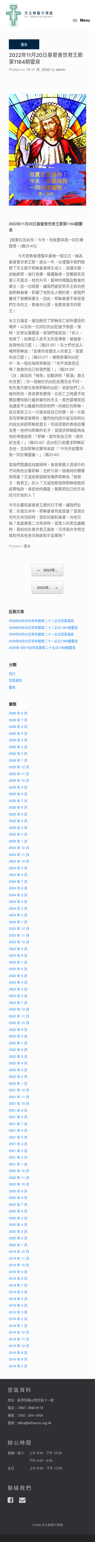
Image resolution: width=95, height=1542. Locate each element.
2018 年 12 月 (19, 1332)
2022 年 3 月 (18, 1069)
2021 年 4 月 (18, 1143)
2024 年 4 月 (18, 901)
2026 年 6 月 (18, 726)
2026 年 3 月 (18, 746)
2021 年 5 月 (18, 1137)
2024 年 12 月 (19, 847)
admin (61, 69)
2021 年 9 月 (18, 1110)
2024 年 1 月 (18, 921)
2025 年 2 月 (18, 834)
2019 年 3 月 (18, 1312)
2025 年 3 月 (18, 827)
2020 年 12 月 (19, 1170)
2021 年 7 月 (18, 1123)
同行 (12, 673)
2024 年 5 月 (18, 894)
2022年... (47, 569)
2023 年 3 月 (18, 989)
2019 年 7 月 (18, 1285)
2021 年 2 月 (18, 1157)
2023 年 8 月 (18, 955)
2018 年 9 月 (18, 1352)
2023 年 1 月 (18, 1002)
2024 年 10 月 (19, 861)
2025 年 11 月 (19, 773)
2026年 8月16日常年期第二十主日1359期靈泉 (42, 647)
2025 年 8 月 (18, 793)
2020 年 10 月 (19, 1184)
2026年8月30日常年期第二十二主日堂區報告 (41, 620)
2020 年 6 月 (18, 1211)
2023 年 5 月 (18, 975)
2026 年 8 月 (18, 713)
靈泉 (27, 545)
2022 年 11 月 (19, 1016)
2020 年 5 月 (18, 1217)
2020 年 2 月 (18, 1237)
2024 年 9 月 (18, 867)
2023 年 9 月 (18, 948)
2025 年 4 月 (18, 820)
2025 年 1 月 (18, 841)
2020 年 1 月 (18, 1244)
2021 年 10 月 (19, 1103)
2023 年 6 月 (18, 968)
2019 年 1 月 (18, 1325)
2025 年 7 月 (18, 800)
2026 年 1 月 (18, 760)
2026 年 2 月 (18, 753)
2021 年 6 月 (18, 1130)
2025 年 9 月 (18, 787)
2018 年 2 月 (18, 1365)
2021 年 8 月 (18, 1116)
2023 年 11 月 (19, 935)
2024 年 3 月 (18, 908)
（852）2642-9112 (30, 1407)
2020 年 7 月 (18, 1204)
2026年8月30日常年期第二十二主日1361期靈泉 (43, 627)
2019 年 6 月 (18, 1291)
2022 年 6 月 (18, 1049)
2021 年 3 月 (18, 1150)
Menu (85, 20)
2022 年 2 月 (18, 1076)
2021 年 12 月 (19, 1089)
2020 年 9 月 (18, 1190)
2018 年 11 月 (19, 1339)
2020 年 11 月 (19, 1177)
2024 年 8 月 (18, 874)
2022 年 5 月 (18, 1056)
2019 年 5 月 (18, 1298)
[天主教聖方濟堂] (29, 15)
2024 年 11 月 (19, 854)
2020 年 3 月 (18, 1231)
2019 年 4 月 (18, 1305)
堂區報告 (15, 680)
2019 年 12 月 (19, 1251)
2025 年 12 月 (19, 766)
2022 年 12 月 (19, 1009)
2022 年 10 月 (19, 1022)
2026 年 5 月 (18, 733)
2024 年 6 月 (18, 888)
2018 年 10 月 (19, 1345)
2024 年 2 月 (18, 914)
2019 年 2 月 (18, 1318)
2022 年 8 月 (18, 1036)
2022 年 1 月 (18, 1083)
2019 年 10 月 (19, 1264)
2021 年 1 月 (18, 1164)
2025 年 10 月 (19, 780)
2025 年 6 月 (18, 807)
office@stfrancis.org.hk (34, 1422)
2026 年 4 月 (18, 739)
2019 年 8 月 (18, 1278)
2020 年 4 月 (18, 1224)
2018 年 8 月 (18, 1359)
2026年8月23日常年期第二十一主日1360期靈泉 (43, 640)
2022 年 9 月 (18, 1029)
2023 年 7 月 (18, 962)
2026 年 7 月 (18, 719)
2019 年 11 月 (19, 1258)
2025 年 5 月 (18, 814)
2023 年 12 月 (19, 928)
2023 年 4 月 (18, 982)
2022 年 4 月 (18, 1063)
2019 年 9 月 (18, 1271)
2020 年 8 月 (18, 1197)
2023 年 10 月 (19, 941)
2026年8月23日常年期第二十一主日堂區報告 (41, 634)
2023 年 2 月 (18, 995)
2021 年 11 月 (19, 1096)
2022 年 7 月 (18, 1042)
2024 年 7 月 (18, 881)
